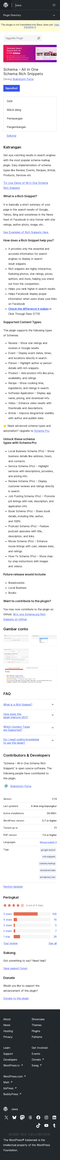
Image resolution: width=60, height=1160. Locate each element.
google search (48, 850)
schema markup (47, 863)
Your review (10, 943)
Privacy (7, 1037)
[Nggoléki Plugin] (38, 38)
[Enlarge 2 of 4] (52, 639)
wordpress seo (47, 877)
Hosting (8, 1031)
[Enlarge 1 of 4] (24, 639)
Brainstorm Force (23, 79)
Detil (9, 101)
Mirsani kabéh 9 (48, 842)
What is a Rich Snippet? (17, 704)
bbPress (10, 1088)
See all (53, 943)
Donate (38, 1059)
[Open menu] (54, 5)
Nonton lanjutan (13, 886)
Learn (6, 1047)
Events (36, 1053)
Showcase (38, 1019)
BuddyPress (12, 1094)
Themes (37, 1025)
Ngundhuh (12, 88)
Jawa (14, 1109)
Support (8, 1053)
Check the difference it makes (28, 308)
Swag (37, 1065)
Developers (10, 1059)
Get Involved (40, 1047)
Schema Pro (41, 430)
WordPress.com (14, 1076)
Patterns (37, 1037)
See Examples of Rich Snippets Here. (26, 232)
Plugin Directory (12, 15)
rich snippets (48, 856)
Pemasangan (15, 118)
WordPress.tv (13, 1065)
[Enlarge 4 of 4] (52, 670)
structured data (47, 870)
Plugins (36, 1031)
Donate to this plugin (16, 998)
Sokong (11, 135)
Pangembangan (16, 127)
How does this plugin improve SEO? (15, 716)
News (6, 1025)
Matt (8, 1082)
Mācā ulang (14, 109)
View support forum (15, 968)
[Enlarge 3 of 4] (24, 653)
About (7, 1019)
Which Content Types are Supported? (16, 728)
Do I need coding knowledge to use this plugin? (21, 741)
